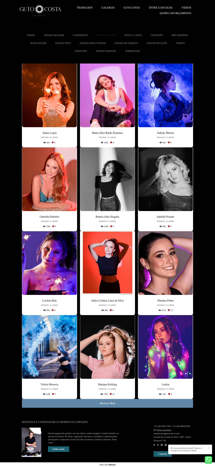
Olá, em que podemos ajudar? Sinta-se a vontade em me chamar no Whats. (186, 449)
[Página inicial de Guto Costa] (40, 10)
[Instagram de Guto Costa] (158, 445)
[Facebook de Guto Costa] (154, 445)
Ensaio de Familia (126, 43)
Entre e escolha (161, 7)
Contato (162, 454)
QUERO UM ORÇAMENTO (175, 13)
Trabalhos (85, 7)
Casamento (80, 35)
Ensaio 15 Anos (106, 35)
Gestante (156, 35)
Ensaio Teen (63, 43)
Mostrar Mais (107, 403)
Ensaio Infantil (106, 51)
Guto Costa (131, 7)
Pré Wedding (180, 35)
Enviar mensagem (163, 430)
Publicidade (38, 43)
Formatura (132, 51)
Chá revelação (157, 43)
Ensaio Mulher (54, 35)
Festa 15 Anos (133, 35)
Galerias (108, 7)
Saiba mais (59, 449)
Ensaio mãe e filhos (93, 43)
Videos (186, 7)
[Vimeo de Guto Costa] (166, 445)
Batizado (81, 51)
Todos (31, 35)
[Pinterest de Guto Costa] (162, 445)
